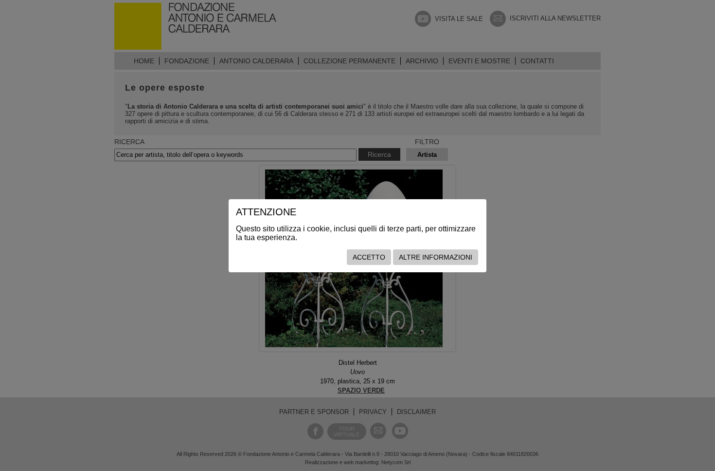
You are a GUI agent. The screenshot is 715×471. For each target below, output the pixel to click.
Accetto (369, 257)
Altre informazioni (435, 257)
